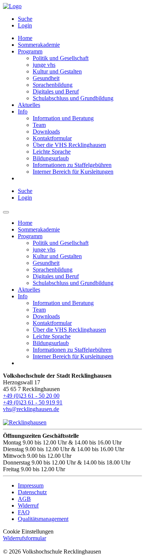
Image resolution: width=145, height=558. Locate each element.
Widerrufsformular (24, 538)
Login (25, 25)
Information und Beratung (63, 118)
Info (23, 111)
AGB (24, 499)
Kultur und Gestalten (57, 71)
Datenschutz (32, 492)
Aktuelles (29, 105)
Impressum (31, 485)
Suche (25, 19)
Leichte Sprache (52, 151)
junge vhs (44, 65)
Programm (30, 51)
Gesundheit (46, 78)
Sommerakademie (39, 45)
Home (25, 38)
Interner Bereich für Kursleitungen (73, 171)
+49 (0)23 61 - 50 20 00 (31, 396)
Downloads (46, 131)
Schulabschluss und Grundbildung (73, 98)
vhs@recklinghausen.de (31, 409)
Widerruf (28, 505)
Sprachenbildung (52, 85)
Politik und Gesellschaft (60, 58)
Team (39, 125)
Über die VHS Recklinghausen (69, 145)
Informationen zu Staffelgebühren (72, 165)
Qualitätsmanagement (43, 519)
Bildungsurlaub (51, 158)
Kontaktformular (52, 138)
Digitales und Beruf (56, 91)
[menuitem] (80, 19)
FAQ (24, 512)
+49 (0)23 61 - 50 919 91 (32, 402)
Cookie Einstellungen (28, 531)
